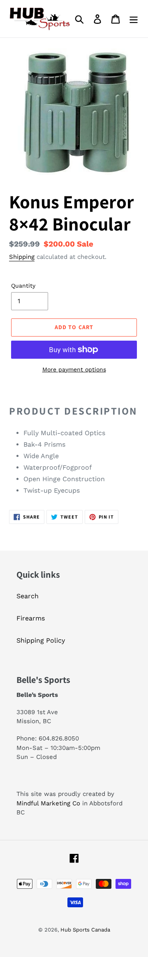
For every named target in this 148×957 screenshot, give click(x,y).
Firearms (30, 618)
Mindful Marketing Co (48, 803)
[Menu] (134, 18)
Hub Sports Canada (85, 930)
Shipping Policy (40, 640)
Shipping (22, 257)
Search (27, 596)
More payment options (74, 369)
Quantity (23, 285)
